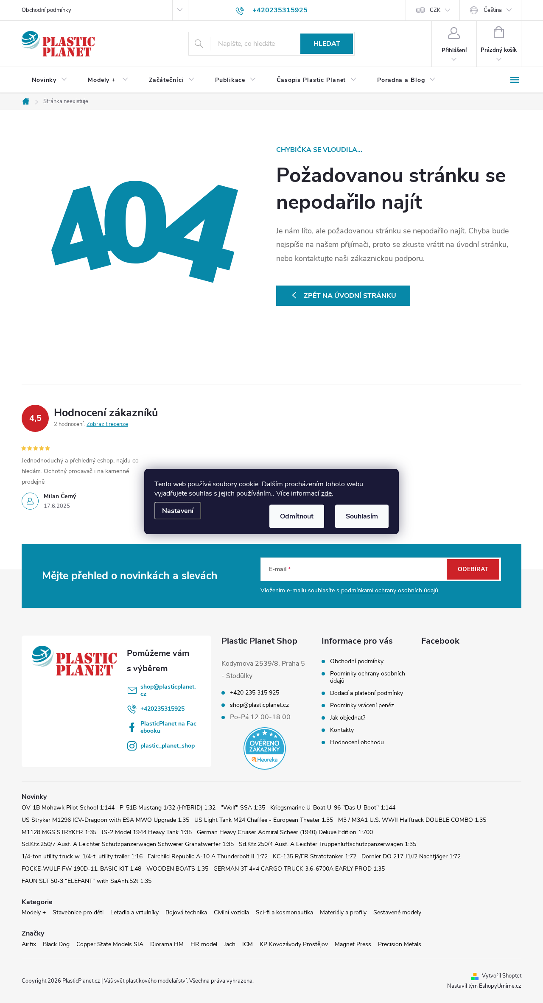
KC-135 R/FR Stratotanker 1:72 (314, 856)
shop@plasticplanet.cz (168, 690)
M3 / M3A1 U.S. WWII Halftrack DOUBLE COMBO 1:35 (412, 820)
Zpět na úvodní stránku (350, 295)
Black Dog (56, 944)
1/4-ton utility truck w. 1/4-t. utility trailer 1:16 (82, 856)
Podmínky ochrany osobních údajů (367, 677)
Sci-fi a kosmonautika (284, 912)
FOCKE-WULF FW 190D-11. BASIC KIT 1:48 (81, 869)
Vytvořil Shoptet (501, 976)
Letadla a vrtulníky (134, 912)
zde (326, 493)
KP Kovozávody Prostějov (294, 944)
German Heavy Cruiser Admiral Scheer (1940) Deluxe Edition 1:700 (285, 832)
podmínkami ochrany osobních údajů (389, 590)
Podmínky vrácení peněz (362, 705)
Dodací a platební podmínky (366, 693)
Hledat (326, 43)
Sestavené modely (397, 912)
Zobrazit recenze (107, 424)
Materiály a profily (343, 912)
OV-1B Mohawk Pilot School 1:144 (68, 808)
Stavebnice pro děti (78, 912)
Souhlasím (362, 516)
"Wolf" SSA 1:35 (243, 808)
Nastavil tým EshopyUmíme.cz (484, 986)
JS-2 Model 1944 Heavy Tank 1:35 (146, 832)
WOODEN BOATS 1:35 (177, 869)
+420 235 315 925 (254, 692)
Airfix (29, 944)
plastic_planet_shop (167, 746)
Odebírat (473, 569)
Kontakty (342, 730)
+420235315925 (162, 709)
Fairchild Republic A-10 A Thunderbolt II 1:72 (208, 856)
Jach (229, 944)
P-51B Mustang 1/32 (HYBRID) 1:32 (168, 808)
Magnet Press (353, 944)
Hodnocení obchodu (357, 742)
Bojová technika (186, 912)
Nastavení (177, 511)
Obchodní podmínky (46, 10)
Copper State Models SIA (109, 944)
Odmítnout (296, 516)
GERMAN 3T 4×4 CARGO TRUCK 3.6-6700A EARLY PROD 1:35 (299, 869)
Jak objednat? (347, 718)
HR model (203, 944)
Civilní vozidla (231, 912)
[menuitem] (50, 80)
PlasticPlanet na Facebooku (168, 727)
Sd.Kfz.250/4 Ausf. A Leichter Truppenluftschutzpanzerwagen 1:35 (327, 844)
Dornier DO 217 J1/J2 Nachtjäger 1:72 (411, 856)
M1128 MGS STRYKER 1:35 (59, 832)
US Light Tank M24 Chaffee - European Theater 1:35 (263, 820)
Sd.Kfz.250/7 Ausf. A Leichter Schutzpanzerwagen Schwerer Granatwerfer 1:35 (128, 844)
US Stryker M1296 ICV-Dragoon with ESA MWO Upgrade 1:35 (105, 820)
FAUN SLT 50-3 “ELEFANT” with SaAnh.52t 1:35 (86, 881)
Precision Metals (399, 944)
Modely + (34, 912)
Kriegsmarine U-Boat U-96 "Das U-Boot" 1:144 (332, 808)
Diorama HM (167, 944)
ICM (247, 944)
